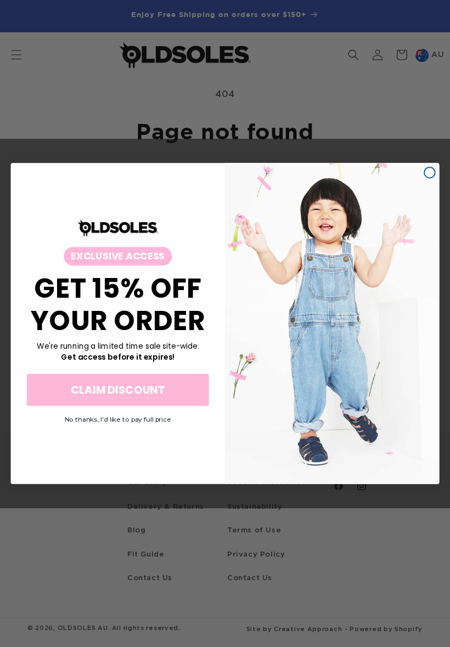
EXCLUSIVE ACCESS (118, 255)
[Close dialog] (429, 172)
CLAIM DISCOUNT (118, 389)
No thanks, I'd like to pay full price (118, 419)
